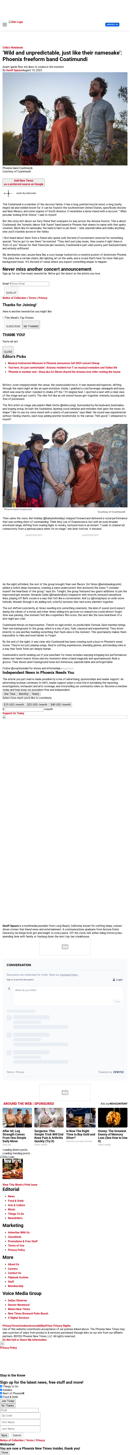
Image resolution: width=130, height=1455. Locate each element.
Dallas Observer (17, 1300)
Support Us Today (13, 713)
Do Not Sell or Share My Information (25, 1339)
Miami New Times (19, 1309)
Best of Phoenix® (13, 1393)
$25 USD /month (37, 704)
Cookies (24, 1325)
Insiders (7, 1390)
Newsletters (15, 1218)
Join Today (7, 1401)
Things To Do (16, 1213)
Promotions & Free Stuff (23, 1241)
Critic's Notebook (13, 47)
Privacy (42, 298)
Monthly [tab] (24, 694)
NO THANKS (31, 326)
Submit (17, 1435)
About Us (13, 1264)
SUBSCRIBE (13, 326)
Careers (13, 1268)
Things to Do (10, 1386)
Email (7, 283)
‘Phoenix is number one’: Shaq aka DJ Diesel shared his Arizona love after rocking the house (64, 371)
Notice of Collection (14, 298)
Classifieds (14, 1237)
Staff (11, 1281)
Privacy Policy (16, 1250)
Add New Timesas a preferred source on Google (23, 182)
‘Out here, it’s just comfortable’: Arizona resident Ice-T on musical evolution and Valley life (62, 367)
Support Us (112, 24)
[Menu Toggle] (5, 25)
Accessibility (36, 1325)
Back (4, 1435)
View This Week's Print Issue (20, 1184)
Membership (15, 1286)
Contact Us (14, 1273)
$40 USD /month (61, 704)
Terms (32, 298)
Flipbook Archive (18, 1277)
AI (45, 1325)
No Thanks (7, 1405)
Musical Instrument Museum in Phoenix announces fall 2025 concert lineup (54, 363)
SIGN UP (11, 292)
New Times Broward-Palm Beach (28, 1313)
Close (4, 1452)
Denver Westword (18, 1304)
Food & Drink (16, 1200)
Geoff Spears (14, 70)
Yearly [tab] (35, 694)
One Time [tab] (9, 694)
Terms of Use (16, 1245)
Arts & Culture (16, 1205)
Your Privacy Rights (59, 1325)
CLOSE (8, 351)
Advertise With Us (19, 1232)
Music (11, 1209)
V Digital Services (18, 1317)
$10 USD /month (14, 704)
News (11, 1196)
